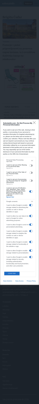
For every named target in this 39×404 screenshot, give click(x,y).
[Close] (35, 123)
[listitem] (19, 160)
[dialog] (19, 202)
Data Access (19, 281)
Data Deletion (7, 281)
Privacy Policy (31, 281)
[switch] (31, 165)
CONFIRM (12, 273)
